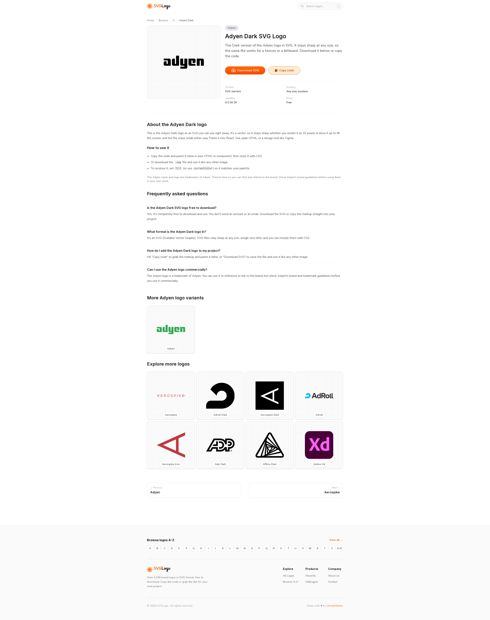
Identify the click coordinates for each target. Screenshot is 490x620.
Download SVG (248, 70)
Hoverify (310, 576)
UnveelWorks (335, 606)
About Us (334, 576)
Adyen (232, 28)
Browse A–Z (290, 582)
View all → (336, 540)
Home (150, 20)
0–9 (339, 548)
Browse (163, 20)
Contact (332, 582)
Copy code (286, 70)
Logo (162, 569)
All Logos (288, 576)
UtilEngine (311, 582)
